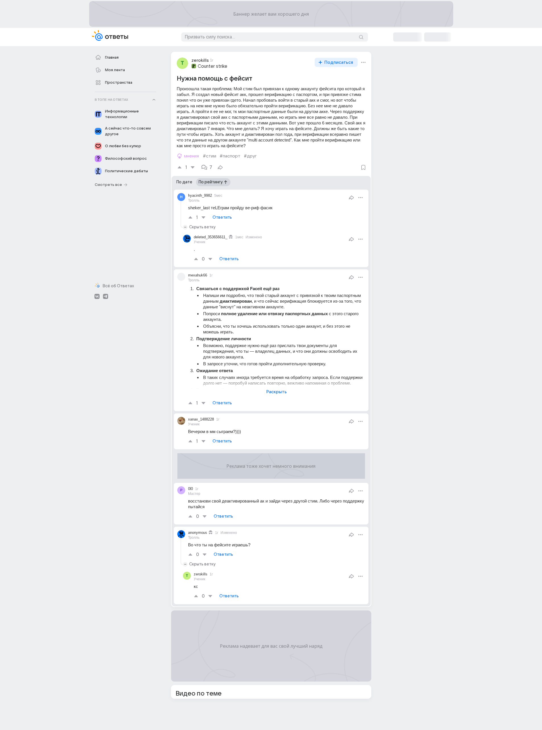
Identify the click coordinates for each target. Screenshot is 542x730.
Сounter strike (212, 66)
